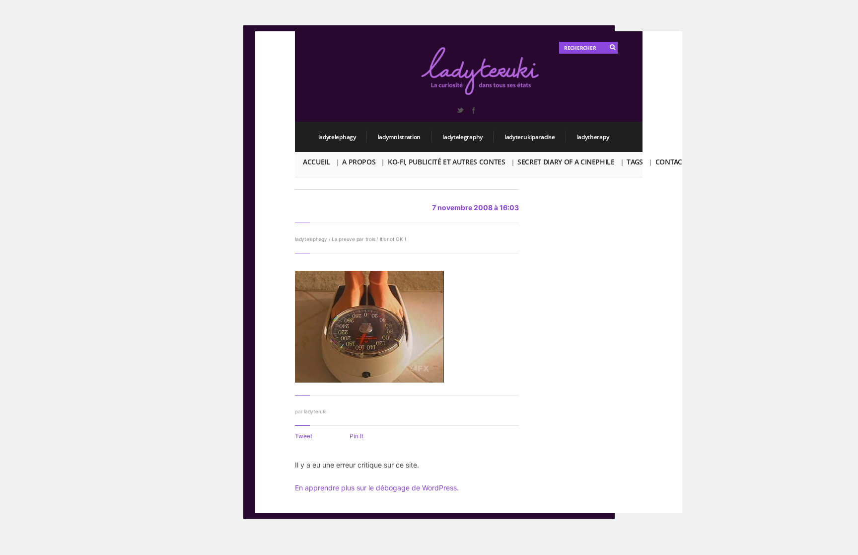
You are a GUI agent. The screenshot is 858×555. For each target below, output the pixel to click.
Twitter (460, 110)
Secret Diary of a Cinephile (566, 161)
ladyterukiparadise (529, 137)
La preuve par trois (353, 239)
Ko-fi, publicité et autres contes (446, 161)
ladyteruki (315, 411)
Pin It (356, 436)
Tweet (303, 436)
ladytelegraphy (462, 137)
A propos (358, 161)
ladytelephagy (337, 137)
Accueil (316, 161)
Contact (670, 161)
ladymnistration (399, 137)
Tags (635, 161)
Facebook (473, 110)
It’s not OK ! (393, 239)
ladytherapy (593, 137)
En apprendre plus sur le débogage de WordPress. (377, 487)
